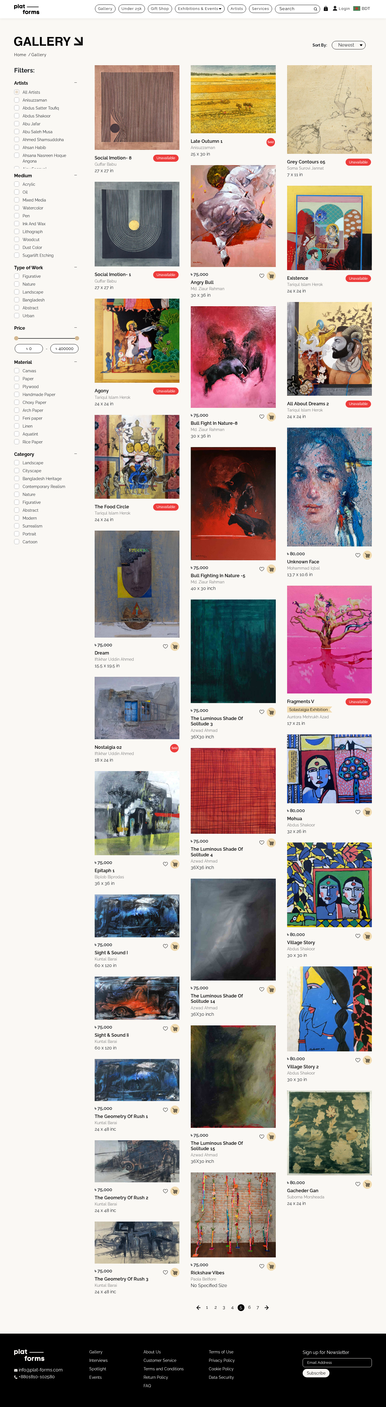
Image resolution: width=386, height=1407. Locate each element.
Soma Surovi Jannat (305, 168)
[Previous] (198, 1307)
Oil (25, 192)
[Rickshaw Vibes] (233, 1214)
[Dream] (137, 584)
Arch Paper (33, 410)
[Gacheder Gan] (329, 1133)
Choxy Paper (34, 402)
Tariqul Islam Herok (112, 397)
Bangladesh (34, 300)
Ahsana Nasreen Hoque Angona (44, 158)
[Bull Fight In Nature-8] (233, 357)
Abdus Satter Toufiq (41, 108)
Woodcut (31, 239)
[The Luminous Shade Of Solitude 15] (233, 1076)
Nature (29, 284)
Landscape (33, 292)
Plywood (31, 386)
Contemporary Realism (44, 486)
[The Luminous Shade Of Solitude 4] (233, 791)
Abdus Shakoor (37, 116)
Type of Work (28, 267)
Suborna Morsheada (305, 1197)
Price (19, 328)
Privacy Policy (222, 1360)
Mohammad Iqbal (303, 568)
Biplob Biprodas (109, 877)
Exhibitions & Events (198, 8)
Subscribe (316, 1373)
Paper (28, 379)
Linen (27, 426)
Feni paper (32, 418)
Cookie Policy (221, 1369)
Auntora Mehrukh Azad (308, 717)
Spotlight (97, 1369)
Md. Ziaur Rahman (207, 288)
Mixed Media (34, 200)
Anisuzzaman (35, 100)
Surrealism (32, 526)
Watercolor (33, 208)
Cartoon (30, 542)
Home (21, 54)
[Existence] (329, 228)
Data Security (221, 1377)
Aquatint (30, 434)
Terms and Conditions (164, 1369)
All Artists (31, 92)
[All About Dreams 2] (329, 348)
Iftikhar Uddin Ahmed (114, 659)
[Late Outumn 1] (233, 99)
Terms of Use (221, 1352)
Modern (30, 518)
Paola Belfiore (203, 1279)
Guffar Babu (105, 164)
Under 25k (132, 8)
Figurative (32, 276)
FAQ (147, 1386)
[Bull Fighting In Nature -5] (233, 503)
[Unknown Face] (329, 487)
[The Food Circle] (137, 457)
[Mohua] (329, 768)
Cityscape (32, 471)
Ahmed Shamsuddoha (43, 139)
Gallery (105, 8)
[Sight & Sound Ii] (137, 998)
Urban (28, 316)
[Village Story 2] (329, 1008)
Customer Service (160, 1360)
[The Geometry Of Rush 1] (137, 1080)
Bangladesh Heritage (42, 478)
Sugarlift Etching (38, 255)
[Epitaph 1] (137, 813)
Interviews (98, 1360)
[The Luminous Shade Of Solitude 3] (233, 651)
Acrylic (29, 184)
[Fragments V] (329, 639)
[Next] (266, 1307)
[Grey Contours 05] (329, 109)
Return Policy (156, 1377)
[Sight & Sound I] (137, 915)
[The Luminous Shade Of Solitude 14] (233, 930)
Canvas (29, 371)
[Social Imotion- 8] (137, 107)
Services (260, 8)
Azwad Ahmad (204, 730)
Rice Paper (33, 442)
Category (24, 454)
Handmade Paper (39, 394)
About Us (152, 1352)
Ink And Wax (34, 224)
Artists (237, 8)
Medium (23, 175)
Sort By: (320, 45)
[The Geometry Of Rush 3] (137, 1243)
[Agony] (137, 341)
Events (95, 1377)
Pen (26, 216)
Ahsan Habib (34, 147)
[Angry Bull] (233, 216)
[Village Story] (329, 885)
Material (23, 362)
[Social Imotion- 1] (137, 224)
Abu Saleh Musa (38, 132)
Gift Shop (160, 8)
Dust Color (32, 247)
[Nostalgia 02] (137, 708)
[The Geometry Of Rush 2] (137, 1161)
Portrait (29, 534)
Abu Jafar (31, 124)
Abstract (30, 308)
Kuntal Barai (106, 959)
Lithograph (33, 231)
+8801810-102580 (36, 1376)
